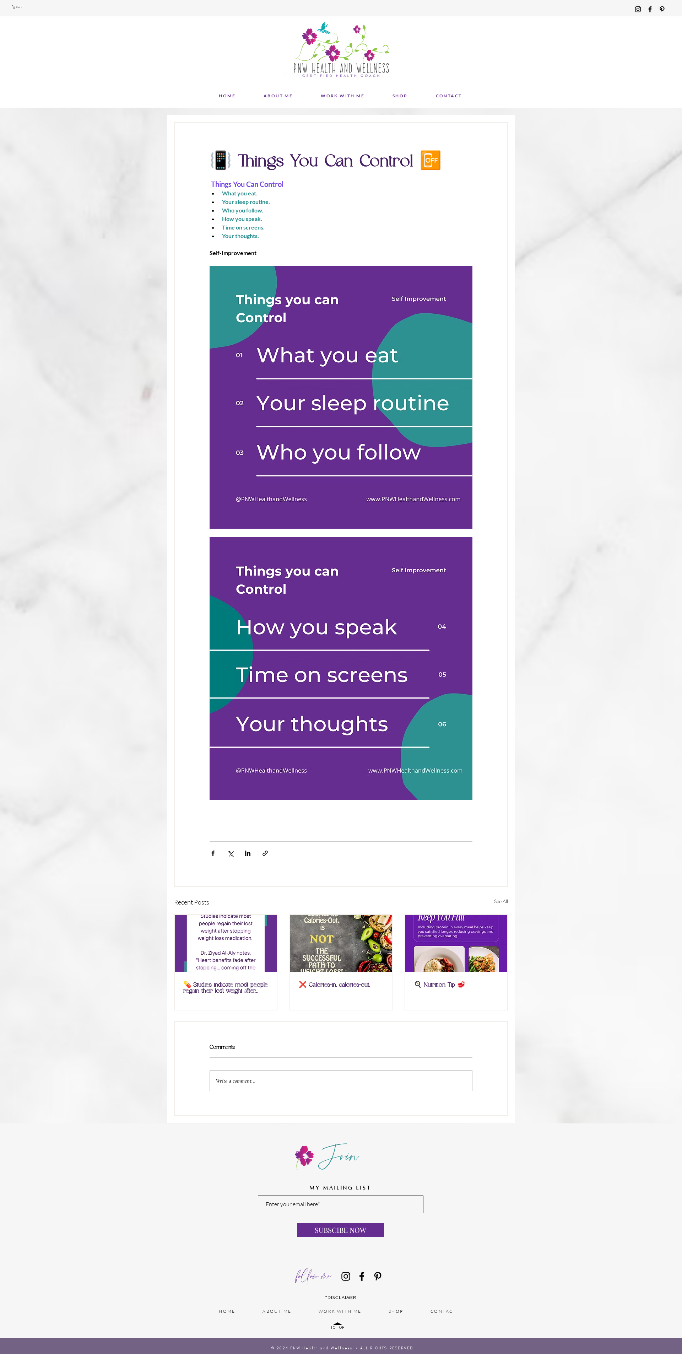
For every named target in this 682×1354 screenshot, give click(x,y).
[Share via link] (265, 853)
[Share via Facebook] (213, 853)
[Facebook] (650, 9)
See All (501, 901)
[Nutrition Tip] (456, 943)
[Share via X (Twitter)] (230, 853)
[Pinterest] (662, 9)
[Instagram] (638, 9)
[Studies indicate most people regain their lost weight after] (226, 943)
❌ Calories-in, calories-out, (334, 985)
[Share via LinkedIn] (247, 853)
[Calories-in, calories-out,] (341, 943)
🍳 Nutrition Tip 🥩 (439, 985)
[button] (18, 7)
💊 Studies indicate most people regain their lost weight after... (225, 988)
